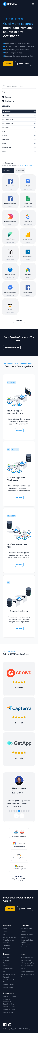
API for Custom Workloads (25, 946)
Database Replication (27, 934)
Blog (4, 934)
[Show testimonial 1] (9, 811)
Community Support (9, 937)
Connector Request (9, 974)
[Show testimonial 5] (19, 811)
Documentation (8, 968)
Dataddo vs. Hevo (8, 1004)
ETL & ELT (24, 931)
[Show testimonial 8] (26, 811)
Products (6, 960)
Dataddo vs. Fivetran (9, 996)
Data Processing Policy (28, 963)
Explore (19, 431)
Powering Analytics (26, 929)
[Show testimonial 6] (21, 811)
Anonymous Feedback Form (27, 975)
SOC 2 (23, 968)
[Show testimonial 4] (16, 811)
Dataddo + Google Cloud (8, 981)
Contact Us (6, 945)
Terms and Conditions (27, 957)
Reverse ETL (24, 937)
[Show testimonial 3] (14, 811)
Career (5, 931)
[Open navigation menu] (33, 4)
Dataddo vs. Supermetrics (7, 1000)
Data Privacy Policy (26, 960)
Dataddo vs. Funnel (9, 1007)
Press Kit (6, 943)
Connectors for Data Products (27, 941)
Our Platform (7, 957)
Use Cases (25, 925)
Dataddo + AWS (8, 987)
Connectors (7, 963)
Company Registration (27, 971)
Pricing (5, 966)
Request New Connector (27, 165)
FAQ (4, 971)
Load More (19, 320)
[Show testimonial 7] (24, 811)
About (5, 929)
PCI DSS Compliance (27, 966)
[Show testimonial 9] (29, 811)
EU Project (6, 948)
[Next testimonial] (21, 815)
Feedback (6, 977)
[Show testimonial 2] (12, 811)
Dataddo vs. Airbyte (9, 1009)
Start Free (8, 64)
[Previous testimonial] (16, 815)
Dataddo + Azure (8, 984)
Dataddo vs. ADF (8, 1012)
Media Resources (8, 940)
